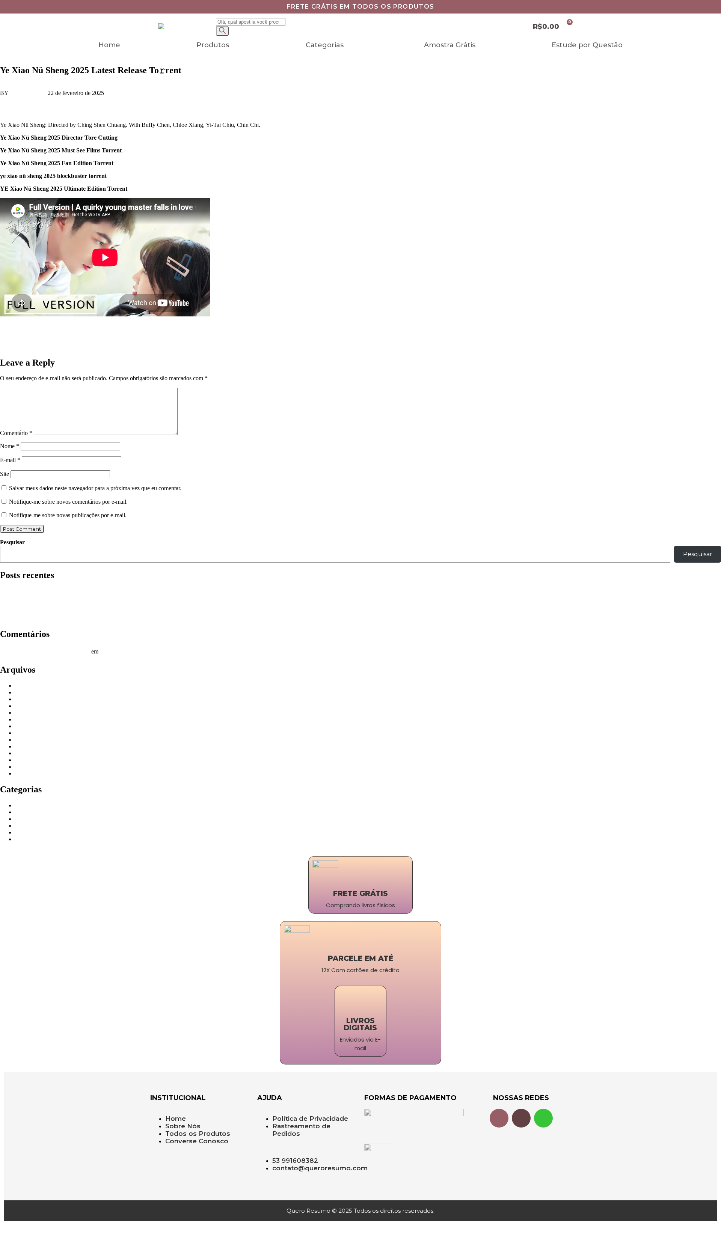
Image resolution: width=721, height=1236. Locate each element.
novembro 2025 (34, 712)
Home (109, 45)
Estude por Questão (587, 45)
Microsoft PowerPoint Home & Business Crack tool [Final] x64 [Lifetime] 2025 (95, 591)
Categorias (325, 45)
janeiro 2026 (30, 699)
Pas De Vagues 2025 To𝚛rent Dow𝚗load (49, 346)
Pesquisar (12, 542)
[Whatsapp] (543, 1118)
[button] (326, 45)
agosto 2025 (29, 733)
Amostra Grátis (449, 45)
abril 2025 (27, 753)
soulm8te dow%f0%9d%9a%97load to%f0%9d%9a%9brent (71, 327)
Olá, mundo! (115, 651)
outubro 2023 (31, 773)
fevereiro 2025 (32, 766)
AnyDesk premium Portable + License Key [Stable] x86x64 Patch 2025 (85, 604)
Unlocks (25, 839)
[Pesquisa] (222, 31)
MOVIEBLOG (33, 819)
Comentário (16, 433)
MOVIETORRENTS (41, 825)
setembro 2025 (32, 726)
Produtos (212, 45)
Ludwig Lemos (28, 93)
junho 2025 (28, 746)
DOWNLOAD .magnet (44, 109)
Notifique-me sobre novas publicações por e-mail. (68, 515)
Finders (24, 812)
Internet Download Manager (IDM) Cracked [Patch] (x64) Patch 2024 (83, 598)
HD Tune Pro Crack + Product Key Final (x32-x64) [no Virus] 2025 (81, 611)
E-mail (10, 460)
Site (4, 474)
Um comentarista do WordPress (52, 651)
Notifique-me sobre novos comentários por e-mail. (68, 501)
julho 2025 (28, 739)
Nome (9, 446)
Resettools (27, 832)
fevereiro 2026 (32, 692)
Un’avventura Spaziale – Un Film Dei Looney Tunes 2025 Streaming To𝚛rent (93, 340)
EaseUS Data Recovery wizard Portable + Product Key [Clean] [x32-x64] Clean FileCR (105, 618)
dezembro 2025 (33, 706)
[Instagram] (499, 1118)
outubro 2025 (31, 719)
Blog (21, 805)
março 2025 (29, 760)
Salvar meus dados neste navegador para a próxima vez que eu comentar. (95, 488)
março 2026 (29, 685)
